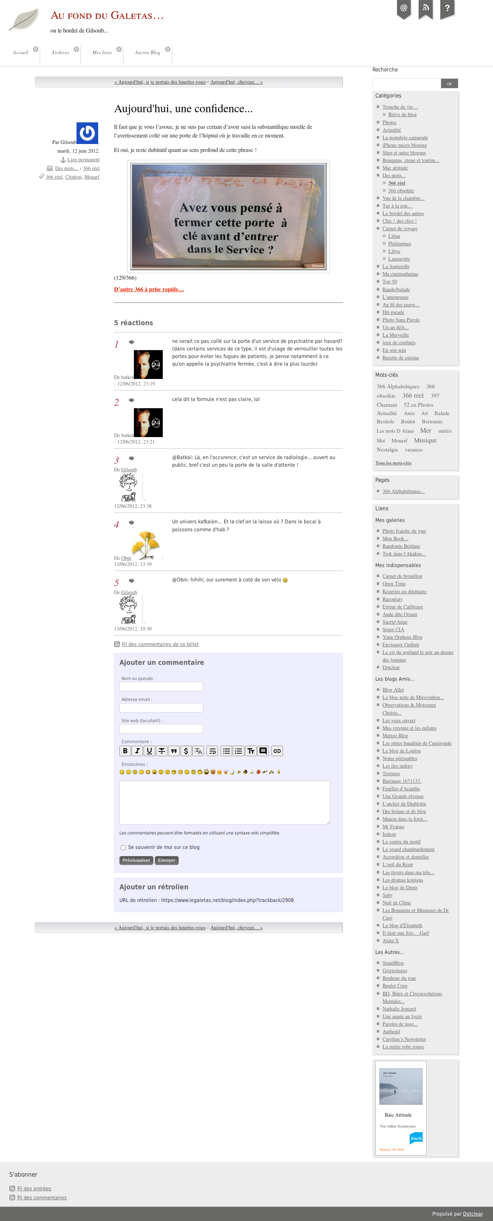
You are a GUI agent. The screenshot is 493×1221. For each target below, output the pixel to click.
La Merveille (396, 334)
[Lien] (277, 751)
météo (445, 430)
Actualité (392, 129)
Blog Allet (393, 689)
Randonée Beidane (401, 545)
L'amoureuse (396, 296)
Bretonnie (432, 421)
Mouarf (92, 176)
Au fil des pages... (401, 304)
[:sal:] (271, 772)
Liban (394, 235)
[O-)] (193, 772)
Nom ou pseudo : (139, 678)
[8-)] (173, 772)
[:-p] (219, 772)
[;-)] (128, 772)
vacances (414, 449)
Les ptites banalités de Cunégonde (417, 743)
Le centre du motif (402, 841)
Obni (126, 557)
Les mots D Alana (395, 430)
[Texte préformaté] (251, 751)
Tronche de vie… (400, 106)
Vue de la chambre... (404, 198)
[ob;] (225, 772)
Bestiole (385, 421)
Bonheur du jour (399, 977)
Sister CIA (393, 629)
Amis (409, 413)
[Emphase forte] (125, 751)
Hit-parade (393, 312)
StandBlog (393, 962)
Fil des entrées (34, 1188)
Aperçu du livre (391, 1149)
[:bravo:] (277, 772)
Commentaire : (137, 741)
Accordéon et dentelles (406, 856)
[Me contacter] (404, 19)
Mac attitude (395, 167)
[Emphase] (137, 751)
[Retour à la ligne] (212, 751)
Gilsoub (129, 469)
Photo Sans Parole (401, 319)
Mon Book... (396, 538)
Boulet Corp (395, 985)
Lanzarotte (399, 258)
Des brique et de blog (404, 811)
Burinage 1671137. (402, 780)
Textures (391, 773)
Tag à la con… (398, 205)
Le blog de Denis (400, 887)
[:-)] (122, 772)
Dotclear (391, 667)
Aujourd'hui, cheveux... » (236, 81)
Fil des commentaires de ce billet (160, 644)
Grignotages (395, 970)
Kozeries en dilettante (405, 591)
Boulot (408, 421)
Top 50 (390, 281)
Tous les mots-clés (393, 462)
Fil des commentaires (42, 1197)
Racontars (392, 599)
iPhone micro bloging (405, 144)
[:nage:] (251, 772)
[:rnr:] (264, 771)
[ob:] (232, 772)
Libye (394, 251)
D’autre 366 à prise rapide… (149, 289)
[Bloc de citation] (263, 751)
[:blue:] (245, 772)
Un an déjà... (396, 327)
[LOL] (147, 772)
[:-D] (154, 772)
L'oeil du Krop (398, 864)
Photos (389, 122)
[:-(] (160, 772)
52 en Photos (418, 404)
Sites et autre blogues (404, 152)
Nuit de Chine (397, 902)
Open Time (394, 583)
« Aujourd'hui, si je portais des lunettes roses (160, 81)
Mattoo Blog (395, 735)
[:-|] (141, 772)
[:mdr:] (206, 772)
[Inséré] (149, 751)
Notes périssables (400, 758)
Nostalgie (387, 449)
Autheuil (391, 1031)
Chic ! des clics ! (400, 220)
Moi (381, 440)
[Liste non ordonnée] (226, 751)
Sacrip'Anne (395, 621)
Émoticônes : (135, 764)
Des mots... (66, 168)
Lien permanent (83, 159)
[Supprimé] (161, 751)
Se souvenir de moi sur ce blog (164, 847)
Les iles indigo (398, 765)
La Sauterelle (396, 266)
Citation (73, 176)
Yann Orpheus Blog (403, 636)
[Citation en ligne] (174, 751)
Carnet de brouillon (402, 575)
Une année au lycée (402, 1016)
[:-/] (135, 772)
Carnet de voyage (400, 228)
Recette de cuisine (401, 357)
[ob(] (258, 771)
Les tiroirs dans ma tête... (409, 872)
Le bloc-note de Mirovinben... (413, 697)
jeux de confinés (399, 342)
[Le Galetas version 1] (447, 19)
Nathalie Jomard (399, 1008)
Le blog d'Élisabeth (402, 925)
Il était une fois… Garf (406, 932)
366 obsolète (401, 190)
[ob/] (238, 772)
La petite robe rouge (403, 1046)
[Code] (186, 751)
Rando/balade (396, 289)
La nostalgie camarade (405, 137)
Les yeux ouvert (399, 720)
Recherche (385, 69)
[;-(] (186, 772)
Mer (425, 430)
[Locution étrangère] (198, 751)
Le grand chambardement (409, 849)
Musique (425, 440)
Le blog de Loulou (402, 750)
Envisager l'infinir (401, 644)
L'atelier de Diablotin (404, 803)
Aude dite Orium (400, 614)
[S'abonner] (426, 19)
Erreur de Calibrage (403, 606)
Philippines (399, 243)
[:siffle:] (199, 771)
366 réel (91, 168)
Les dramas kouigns (403, 879)
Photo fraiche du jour (404, 530)
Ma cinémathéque (400, 273)
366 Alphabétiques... (404, 491)
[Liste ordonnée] (238, 751)
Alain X (391, 940)
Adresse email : (137, 699)
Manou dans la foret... (405, 818)
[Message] (228, 216)
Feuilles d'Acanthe (401, 788)
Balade (442, 413)
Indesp (389, 833)
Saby (388, 894)
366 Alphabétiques (398, 386)
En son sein (394, 349)
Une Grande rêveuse (403, 796)
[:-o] (180, 772)
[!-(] (212, 772)
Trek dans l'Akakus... (404, 553)
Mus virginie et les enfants (409, 727)
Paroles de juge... (400, 1023)
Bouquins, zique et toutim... (411, 160)
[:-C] (167, 772)
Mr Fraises (393, 826)
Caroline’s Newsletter (404, 1038)
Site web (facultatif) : (142, 720)
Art (424, 413)
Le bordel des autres (403, 213)
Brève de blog (402, 114)
